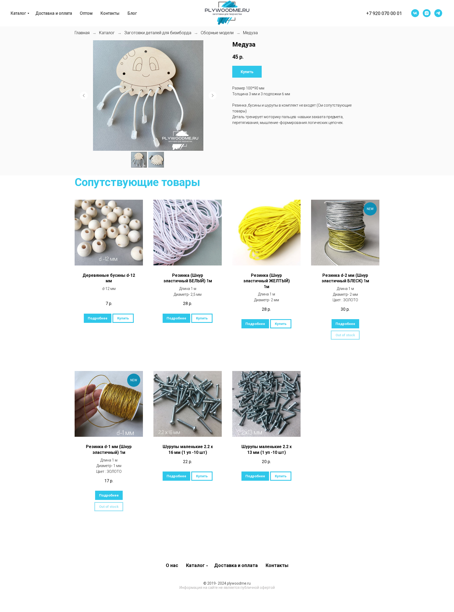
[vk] (415, 13)
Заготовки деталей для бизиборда (157, 32)
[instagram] (427, 13)
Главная (82, 32)
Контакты (110, 13)
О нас (172, 565)
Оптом (86, 13)
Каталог (18, 13)
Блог (132, 13)
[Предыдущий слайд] (84, 95)
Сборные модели (217, 32)
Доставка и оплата (53, 13)
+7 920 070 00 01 (384, 13)
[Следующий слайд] (212, 95)
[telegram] (438, 13)
